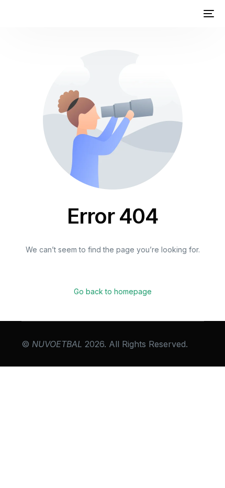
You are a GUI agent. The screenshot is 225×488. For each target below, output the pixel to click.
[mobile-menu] (207, 13)
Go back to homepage (113, 291)
